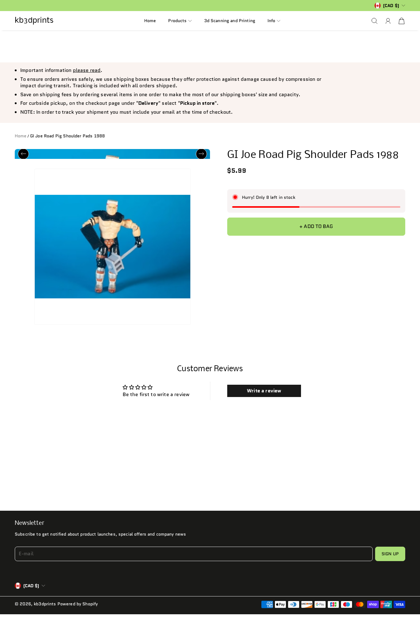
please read (87, 70)
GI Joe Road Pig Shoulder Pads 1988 (67, 136)
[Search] (374, 21)
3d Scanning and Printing (229, 21)
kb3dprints (45, 607)
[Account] (388, 21)
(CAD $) (31, 589)
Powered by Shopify (77, 607)
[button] (180, 21)
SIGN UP (390, 557)
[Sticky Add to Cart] (402, 613)
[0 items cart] (401, 21)
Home (150, 21)
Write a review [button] (264, 394)
